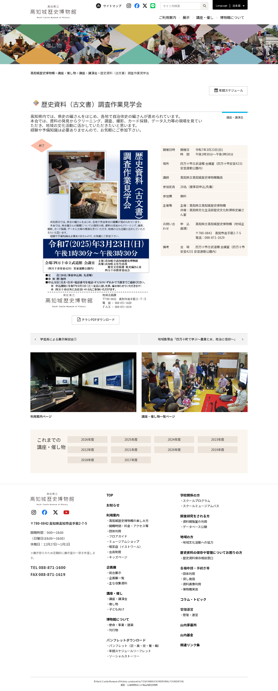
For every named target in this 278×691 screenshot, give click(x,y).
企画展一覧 (116, 578)
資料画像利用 (192, 584)
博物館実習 (190, 589)
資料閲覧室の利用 (195, 521)
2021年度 (130, 449)
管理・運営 (190, 615)
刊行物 (113, 630)
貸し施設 (189, 579)
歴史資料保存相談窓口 (198, 558)
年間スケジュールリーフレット (130, 651)
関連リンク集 (190, 645)
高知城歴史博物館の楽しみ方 (129, 520)
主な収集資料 (118, 583)
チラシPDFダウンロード (98, 319)
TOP (109, 495)
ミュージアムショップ (124, 541)
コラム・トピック (193, 599)
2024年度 (174, 439)
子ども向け (116, 609)
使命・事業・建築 (121, 625)
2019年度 (217, 449)
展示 (186, 17)
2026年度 (87, 439)
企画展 (111, 567)
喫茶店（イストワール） (125, 546)
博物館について (232, 17)
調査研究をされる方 (195, 516)
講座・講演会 (118, 599)
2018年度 (87, 460)
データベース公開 (195, 526)
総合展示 (115, 573)
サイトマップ (112, 6)
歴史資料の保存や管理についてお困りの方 (211, 552)
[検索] (204, 5)
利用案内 (112, 515)
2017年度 (130, 460)
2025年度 (130, 439)
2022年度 (87, 449)
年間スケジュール (231, 90)
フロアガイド (118, 536)
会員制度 (115, 552)
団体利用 (115, 531)
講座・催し (204, 17)
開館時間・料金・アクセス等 (128, 526)
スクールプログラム (196, 500)
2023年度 (217, 439)
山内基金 (186, 635)
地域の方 (186, 536)
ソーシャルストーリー (124, 656)
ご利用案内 (167, 17)
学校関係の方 (190, 495)
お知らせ (112, 505)
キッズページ (118, 557)
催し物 (113, 604)
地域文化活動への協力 (198, 542)
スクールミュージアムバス (201, 506)
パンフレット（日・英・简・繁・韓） (135, 645)
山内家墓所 (188, 625)
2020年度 (174, 449)
